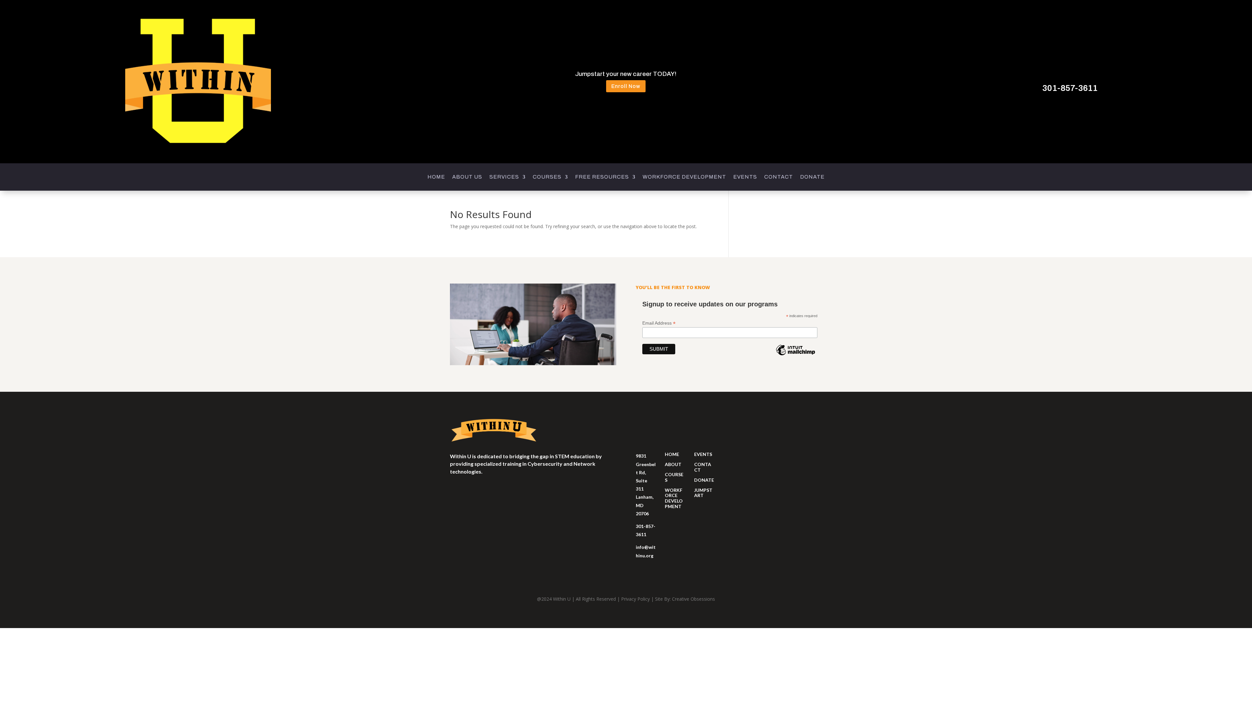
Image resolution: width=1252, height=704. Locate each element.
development (674, 503)
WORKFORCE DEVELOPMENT (684, 177)
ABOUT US (467, 177)
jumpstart (703, 492)
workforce (673, 492)
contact (702, 467)
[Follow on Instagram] (455, 490)
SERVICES (504, 177)
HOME (436, 177)
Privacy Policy (635, 599)
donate (704, 480)
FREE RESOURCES (602, 177)
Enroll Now (625, 86)
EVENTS (745, 177)
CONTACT (778, 177)
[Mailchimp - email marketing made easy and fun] (795, 355)
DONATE (812, 177)
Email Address (659, 323)
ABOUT (673, 464)
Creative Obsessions (693, 599)
